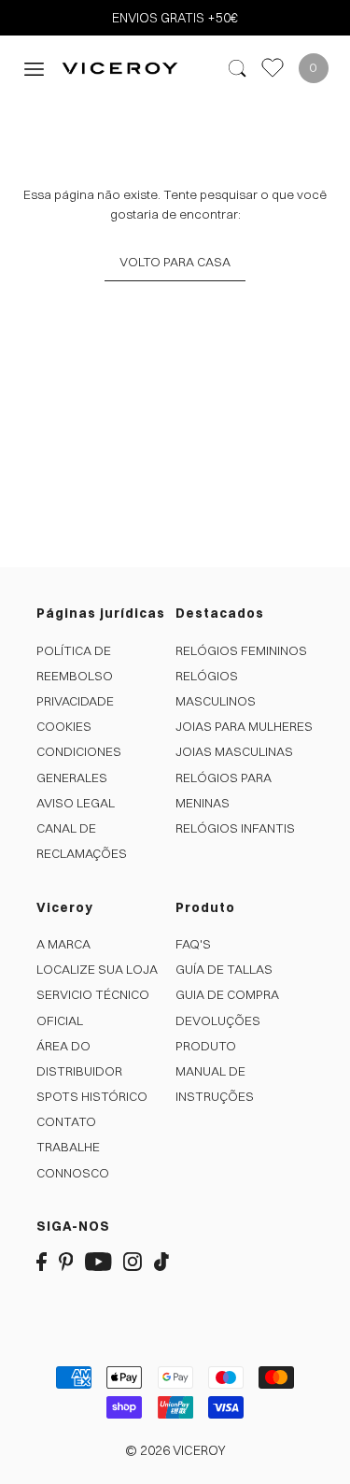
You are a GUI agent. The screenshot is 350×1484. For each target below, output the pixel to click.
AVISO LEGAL (75, 802)
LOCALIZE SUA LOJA (97, 969)
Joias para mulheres (244, 726)
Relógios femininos (241, 650)
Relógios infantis (235, 827)
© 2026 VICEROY (175, 1450)
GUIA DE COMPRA (227, 994)
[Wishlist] (272, 68)
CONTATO (66, 1121)
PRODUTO (205, 1045)
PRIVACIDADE (75, 700)
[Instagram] (132, 1260)
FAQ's (193, 943)
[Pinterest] (66, 1260)
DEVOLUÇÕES (217, 1020)
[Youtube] (98, 1260)
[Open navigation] (34, 68)
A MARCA (63, 943)
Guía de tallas (224, 969)
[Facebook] (41, 1260)
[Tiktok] (161, 1260)
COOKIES (63, 726)
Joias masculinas (234, 751)
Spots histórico (91, 1096)
